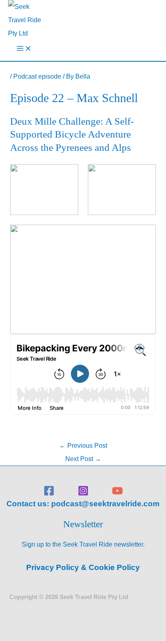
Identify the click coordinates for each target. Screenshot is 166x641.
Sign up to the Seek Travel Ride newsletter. (83, 544)
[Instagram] (83, 493)
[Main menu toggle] (24, 50)
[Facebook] (49, 493)
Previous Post (83, 445)
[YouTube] (117, 493)
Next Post (83, 458)
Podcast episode (37, 76)
